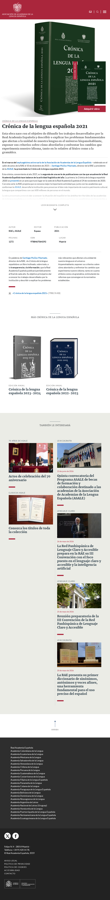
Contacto (9, 874)
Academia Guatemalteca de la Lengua (28, 773)
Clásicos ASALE (17, 493)
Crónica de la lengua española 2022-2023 (62, 391)
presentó (14, 180)
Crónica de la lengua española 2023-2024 (25, 391)
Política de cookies (15, 867)
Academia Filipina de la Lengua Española (29, 780)
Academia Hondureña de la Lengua (27, 808)
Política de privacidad (17, 864)
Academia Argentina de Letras (24, 802)
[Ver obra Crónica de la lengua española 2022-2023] (63, 357)
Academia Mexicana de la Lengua (26, 757)
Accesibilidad (12, 870)
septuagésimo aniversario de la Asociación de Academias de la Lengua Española (54, 162)
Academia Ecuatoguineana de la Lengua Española (33, 818)
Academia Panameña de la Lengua (26, 783)
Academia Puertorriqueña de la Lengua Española (33, 812)
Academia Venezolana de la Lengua (27, 764)
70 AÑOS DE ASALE (18, 441)
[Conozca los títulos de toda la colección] (31, 509)
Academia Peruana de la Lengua (25, 770)
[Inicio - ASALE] (17, 9)
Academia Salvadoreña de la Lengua (27, 760)
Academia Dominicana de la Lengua (27, 796)
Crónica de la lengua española (20, 121)
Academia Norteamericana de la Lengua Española (33, 815)
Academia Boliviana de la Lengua (26, 792)
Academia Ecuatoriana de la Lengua (27, 754)
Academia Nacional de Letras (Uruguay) (29, 805)
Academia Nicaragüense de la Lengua (28, 799)
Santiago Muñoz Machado (64, 165)
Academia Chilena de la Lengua (25, 767)
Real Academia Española (22, 747)
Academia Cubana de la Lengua (25, 786)
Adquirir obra (92, 108)
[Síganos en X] (7, 836)
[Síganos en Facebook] (15, 836)
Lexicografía (64, 441)
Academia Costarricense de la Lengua (28, 776)
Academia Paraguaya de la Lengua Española (31, 789)
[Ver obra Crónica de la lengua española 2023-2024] (25, 357)
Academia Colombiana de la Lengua (27, 751)
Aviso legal (10, 861)
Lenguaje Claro (66, 511)
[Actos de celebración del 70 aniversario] (31, 457)
